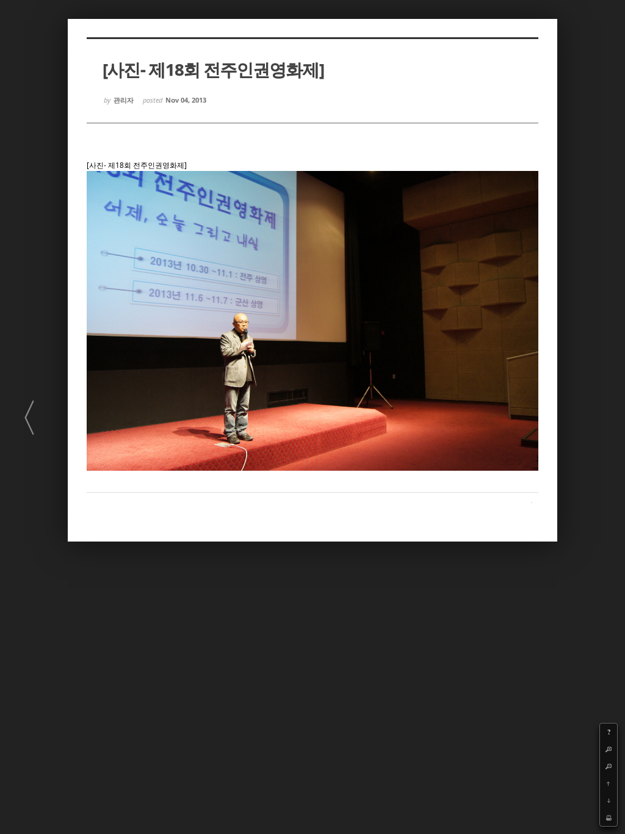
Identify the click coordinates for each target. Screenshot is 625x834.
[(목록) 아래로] (608, 800)
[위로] (608, 783)
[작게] (608, 766)
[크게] (608, 749)
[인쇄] (608, 817)
